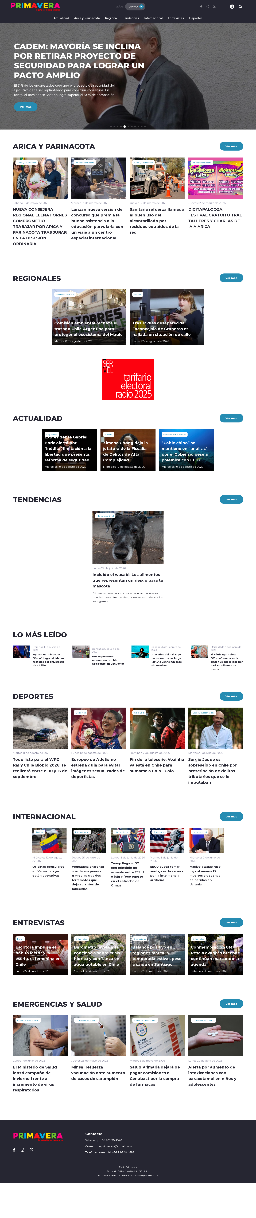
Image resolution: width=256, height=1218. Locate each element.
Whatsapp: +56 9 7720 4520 (103, 1140)
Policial (137, 294)
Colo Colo (139, 712)
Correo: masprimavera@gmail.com (108, 1146)
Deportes (196, 18)
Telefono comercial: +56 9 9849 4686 (109, 1152)
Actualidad (61, 18)
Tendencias (131, 18)
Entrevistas (176, 18)
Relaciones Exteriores (174, 434)
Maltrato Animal (105, 515)
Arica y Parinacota (87, 18)
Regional (111, 18)
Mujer (20, 938)
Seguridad (51, 434)
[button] (111, 126)
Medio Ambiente (65, 294)
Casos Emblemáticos (203, 712)
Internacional (153, 18)
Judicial (109, 434)
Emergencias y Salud (28, 1020)
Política (40, 832)
